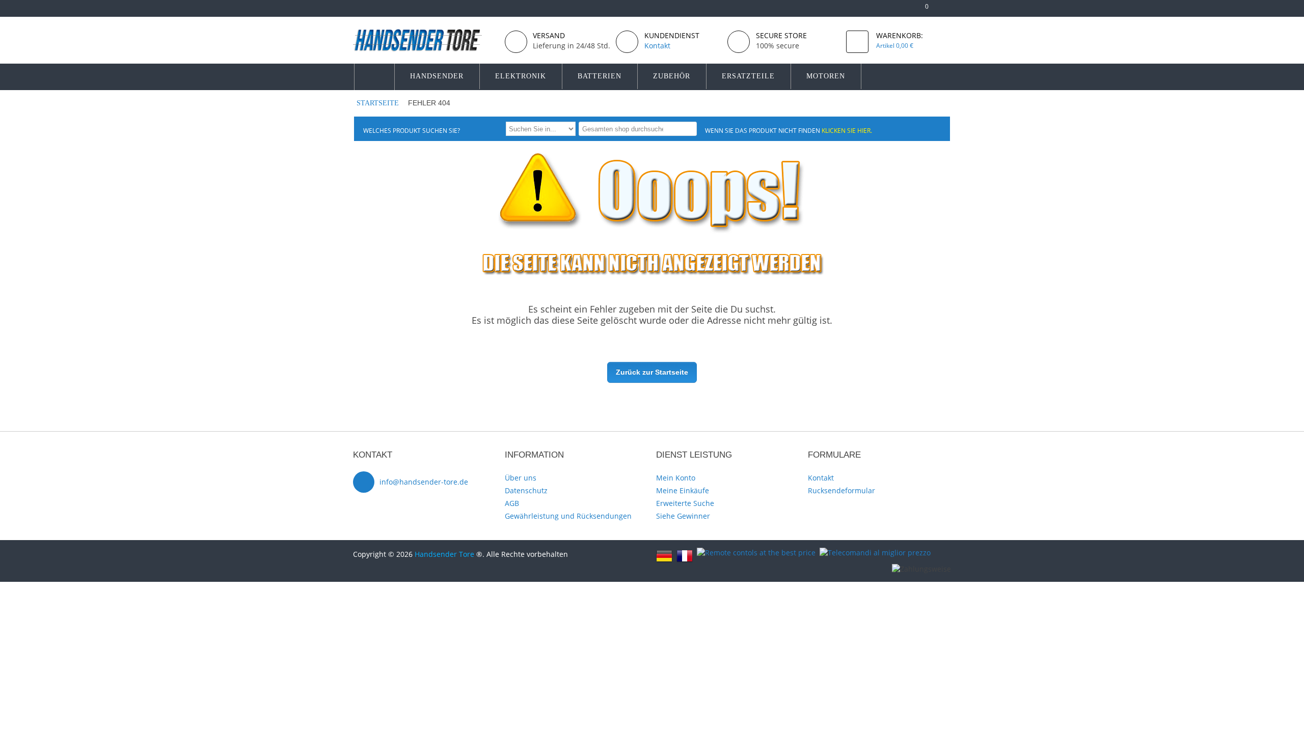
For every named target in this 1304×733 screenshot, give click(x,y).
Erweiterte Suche (685, 503)
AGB (512, 503)
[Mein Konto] (889, 10)
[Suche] (687, 128)
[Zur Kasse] (905, 10)
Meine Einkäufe (682, 490)
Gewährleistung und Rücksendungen (568, 516)
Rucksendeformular (841, 490)
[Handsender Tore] (425, 40)
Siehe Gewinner (683, 516)
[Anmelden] (946, 10)
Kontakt (821, 478)
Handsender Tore (444, 554)
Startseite (378, 103)
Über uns (520, 478)
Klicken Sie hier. (847, 130)
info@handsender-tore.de (423, 482)
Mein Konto (675, 478)
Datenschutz (526, 490)
